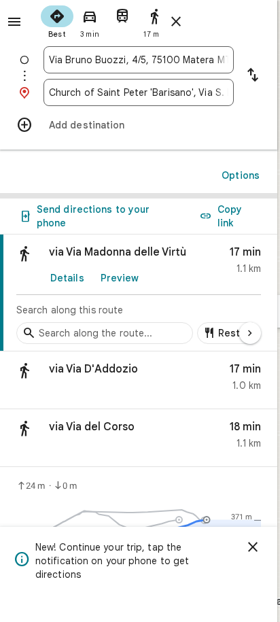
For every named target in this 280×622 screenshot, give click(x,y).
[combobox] (138, 59)
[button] (138, 380)
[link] (138, 293)
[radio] (57, 20)
